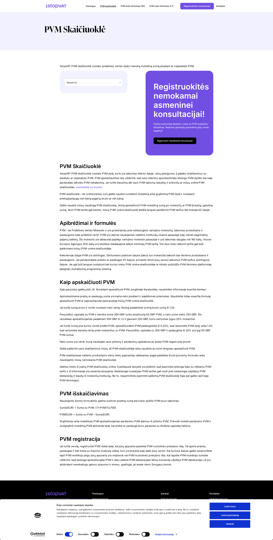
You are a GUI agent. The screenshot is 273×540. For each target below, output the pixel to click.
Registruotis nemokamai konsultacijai (175, 141)
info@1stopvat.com (218, 499)
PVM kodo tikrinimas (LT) (161, 6)
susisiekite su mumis (89, 187)
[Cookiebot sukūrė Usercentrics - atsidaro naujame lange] (37, 534)
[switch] (95, 534)
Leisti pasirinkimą (230, 515)
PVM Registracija (100, 499)
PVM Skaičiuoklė (169, 499)
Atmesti (230, 524)
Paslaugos (91, 6)
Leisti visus (230, 506)
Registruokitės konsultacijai (197, 6)
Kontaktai (220, 6)
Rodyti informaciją (164, 534)
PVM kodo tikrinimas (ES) (133, 6)
